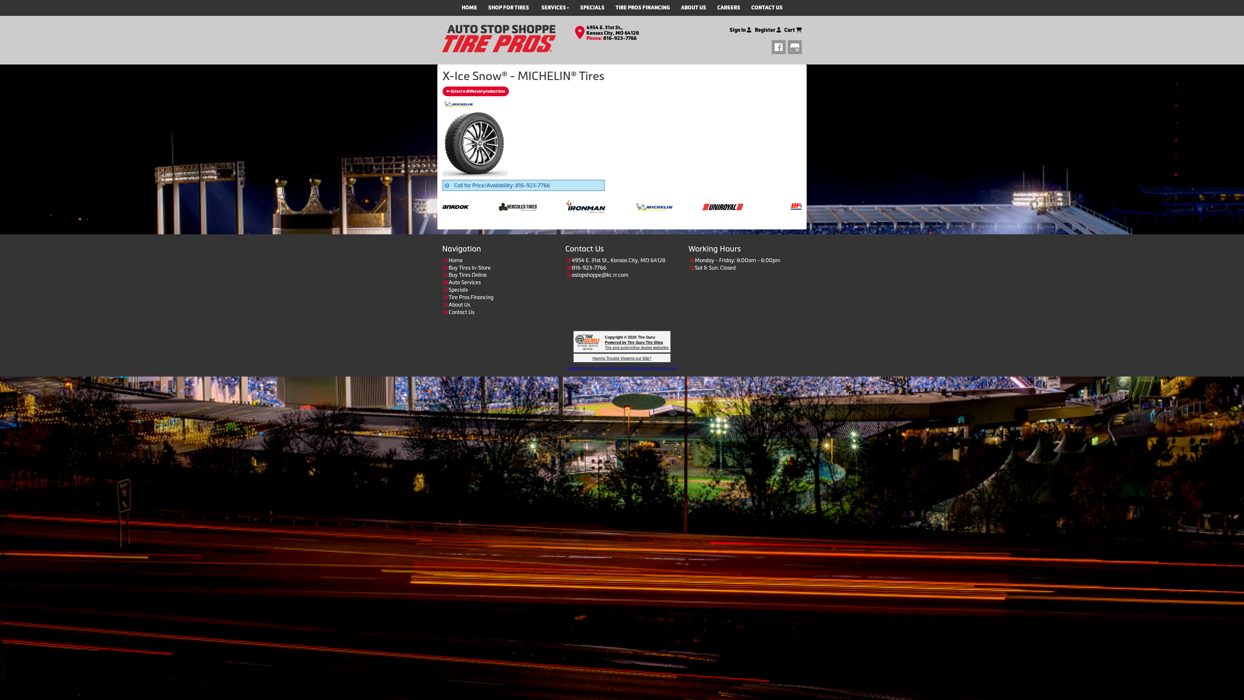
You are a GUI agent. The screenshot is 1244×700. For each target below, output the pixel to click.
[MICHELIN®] (542, 206)
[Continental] (767, 206)
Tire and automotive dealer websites (637, 344)
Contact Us (461, 312)
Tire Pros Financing (471, 297)
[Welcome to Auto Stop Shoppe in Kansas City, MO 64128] (499, 38)
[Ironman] (474, 206)
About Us (459, 305)
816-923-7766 (620, 38)
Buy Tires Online (468, 275)
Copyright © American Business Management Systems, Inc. (622, 368)
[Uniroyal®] (610, 206)
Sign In (738, 30)
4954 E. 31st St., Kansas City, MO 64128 (612, 30)
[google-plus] (795, 46)
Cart (790, 30)
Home (456, 260)
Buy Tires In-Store (470, 268)
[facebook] (780, 46)
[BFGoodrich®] (699, 206)
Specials (458, 290)
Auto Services (465, 282)
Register (766, 30)
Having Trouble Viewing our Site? (622, 358)
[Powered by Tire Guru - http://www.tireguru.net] (587, 341)
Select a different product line (477, 91)
